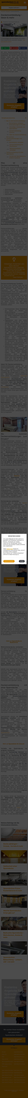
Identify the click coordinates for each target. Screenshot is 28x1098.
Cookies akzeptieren (8, 561)
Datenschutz (9, 548)
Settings (22, 561)
